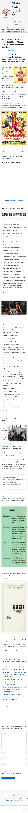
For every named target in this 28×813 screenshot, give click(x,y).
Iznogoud (5, 446)
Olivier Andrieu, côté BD (16, 9)
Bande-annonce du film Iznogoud (14, 200)
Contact (19, 795)
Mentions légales (11, 795)
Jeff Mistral (24, 798)
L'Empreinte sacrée (18, 800)
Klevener (17, 798)
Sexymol (12, 798)
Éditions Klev (8, 800)
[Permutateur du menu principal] (25, 13)
